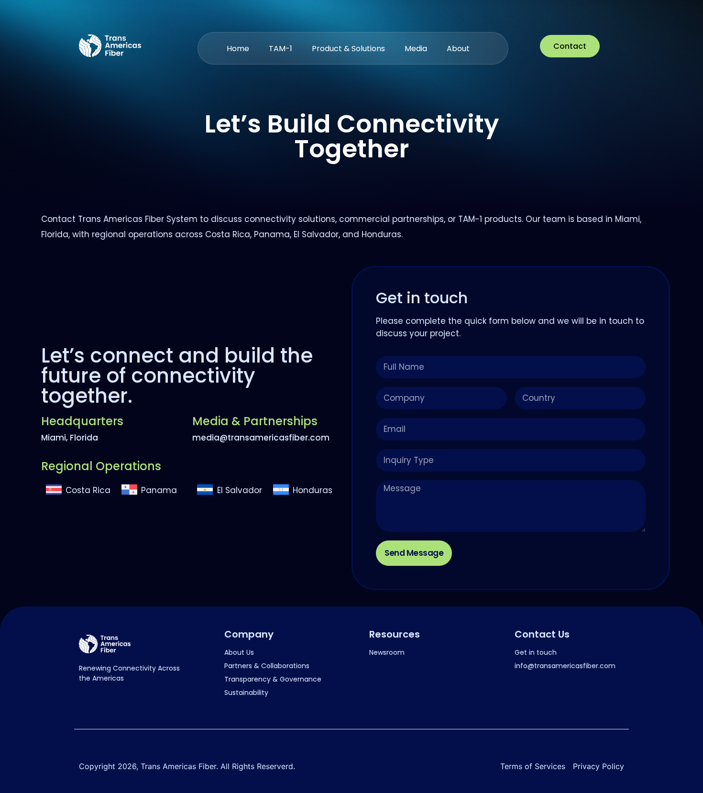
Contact (569, 46)
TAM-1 (280, 48)
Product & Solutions (348, 48)
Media (416, 48)
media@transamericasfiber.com (261, 437)
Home (238, 48)
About (458, 48)
